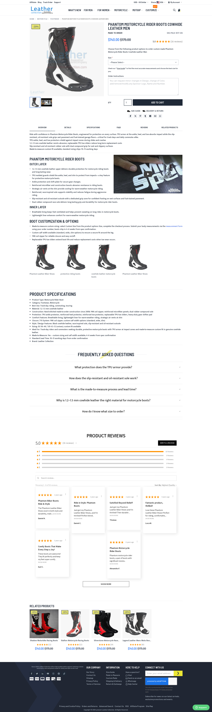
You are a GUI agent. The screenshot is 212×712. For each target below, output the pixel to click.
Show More (56, 514)
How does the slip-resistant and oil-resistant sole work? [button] (103, 378)
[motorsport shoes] (75, 623)
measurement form (174, 226)
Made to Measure (113, 675)
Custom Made (111, 678)
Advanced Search (106, 706)
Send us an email (135, 678)
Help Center (132, 684)
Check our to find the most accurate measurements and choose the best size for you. (143, 70)
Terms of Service (93, 684)
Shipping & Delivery (114, 681)
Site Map (149, 706)
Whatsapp (132, 681)
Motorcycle (42, 19)
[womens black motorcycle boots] (105, 623)
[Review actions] (65, 494)
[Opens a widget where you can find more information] (201, 708)
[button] (141, 2)
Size (109, 57)
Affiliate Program (137, 706)
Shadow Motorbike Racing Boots (44, 640)
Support (57, 2)
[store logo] (42, 10)
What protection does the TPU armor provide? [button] (103, 367)
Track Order (48, 2)
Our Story (90, 672)
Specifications (93, 127)
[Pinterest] (140, 116)
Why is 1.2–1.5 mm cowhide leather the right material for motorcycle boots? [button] (103, 400)
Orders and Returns (90, 706)
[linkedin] (42, 674)
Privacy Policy (92, 681)
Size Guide (110, 672)
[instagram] (53, 674)
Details (67, 127)
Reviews (144, 127)
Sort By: (158, 485)
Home (32, 19)
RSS (127, 706)
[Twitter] (135, 116)
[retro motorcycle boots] (44, 623)
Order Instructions (116, 76)
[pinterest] (59, 674)
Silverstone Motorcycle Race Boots (106, 642)
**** (121, 68)
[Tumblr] (145, 116)
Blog (39, 2)
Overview (42, 127)
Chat (130, 675)
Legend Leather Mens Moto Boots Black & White (137, 642)
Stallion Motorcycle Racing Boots (75, 640)
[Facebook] (130, 116)
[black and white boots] (137, 623)
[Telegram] (150, 116)
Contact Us (91, 675)
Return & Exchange (114, 684)
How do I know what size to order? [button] (103, 411)
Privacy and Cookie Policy (69, 706)
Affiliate (33, 2)
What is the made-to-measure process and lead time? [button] (103, 389)
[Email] (155, 116)
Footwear (54, 19)
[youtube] (48, 674)
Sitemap (89, 678)
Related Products (170, 127)
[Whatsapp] (160, 116)
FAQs (119, 127)
